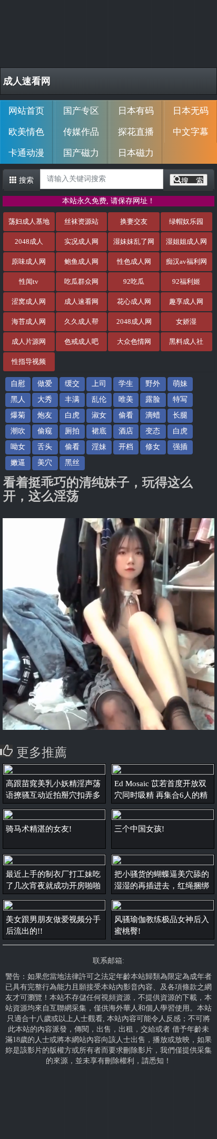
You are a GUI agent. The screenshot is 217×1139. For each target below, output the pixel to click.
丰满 (72, 399)
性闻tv (28, 281)
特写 (180, 399)
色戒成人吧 (81, 341)
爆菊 (18, 415)
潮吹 (18, 431)
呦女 (18, 447)
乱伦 (99, 399)
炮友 (44, 415)
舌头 (44, 447)
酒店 (126, 431)
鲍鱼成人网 (81, 261)
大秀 (44, 399)
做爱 (44, 384)
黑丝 (72, 463)
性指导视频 (29, 361)
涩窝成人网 (29, 301)
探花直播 (136, 132)
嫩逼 (18, 463)
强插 (180, 447)
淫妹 (99, 447)
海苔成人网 (29, 321)
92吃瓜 (133, 281)
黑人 (18, 399)
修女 (152, 447)
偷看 (126, 415)
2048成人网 (134, 321)
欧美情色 (26, 132)
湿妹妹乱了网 (133, 241)
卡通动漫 (26, 153)
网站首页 (26, 111)
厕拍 (72, 431)
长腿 (180, 415)
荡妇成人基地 (29, 221)
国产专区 (81, 111)
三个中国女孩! (139, 829)
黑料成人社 (186, 341)
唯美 (126, 399)
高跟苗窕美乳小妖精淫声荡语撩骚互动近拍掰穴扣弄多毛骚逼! (53, 795)
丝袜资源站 (81, 221)
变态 (152, 431)
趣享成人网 (186, 301)
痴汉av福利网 (186, 261)
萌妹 (180, 384)
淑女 (99, 415)
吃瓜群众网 (81, 281)
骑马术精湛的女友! (39, 829)
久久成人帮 (81, 321)
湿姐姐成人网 (186, 241)
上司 (99, 384)
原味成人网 (29, 261)
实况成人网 (81, 241)
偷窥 (44, 431)
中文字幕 (191, 132)
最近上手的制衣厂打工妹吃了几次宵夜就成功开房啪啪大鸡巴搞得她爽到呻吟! (53, 886)
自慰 (18, 384)
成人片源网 (29, 341)
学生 (126, 384)
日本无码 (191, 111)
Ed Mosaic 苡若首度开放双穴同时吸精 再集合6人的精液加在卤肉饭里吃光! (161, 795)
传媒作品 (81, 132)
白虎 (72, 415)
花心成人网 (134, 301)
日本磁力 (136, 153)
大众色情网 (134, 341)
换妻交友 (133, 221)
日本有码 (136, 111)
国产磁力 (81, 153)
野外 (152, 384)
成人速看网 (27, 81)
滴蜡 (152, 415)
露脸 (152, 399)
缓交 (72, 384)
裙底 (99, 431)
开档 (126, 447)
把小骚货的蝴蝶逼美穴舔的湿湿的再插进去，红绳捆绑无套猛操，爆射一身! (161, 886)
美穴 (44, 463)
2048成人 (29, 241)
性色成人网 (134, 261)
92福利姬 (186, 281)
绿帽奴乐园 (186, 221)
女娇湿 (186, 321)
